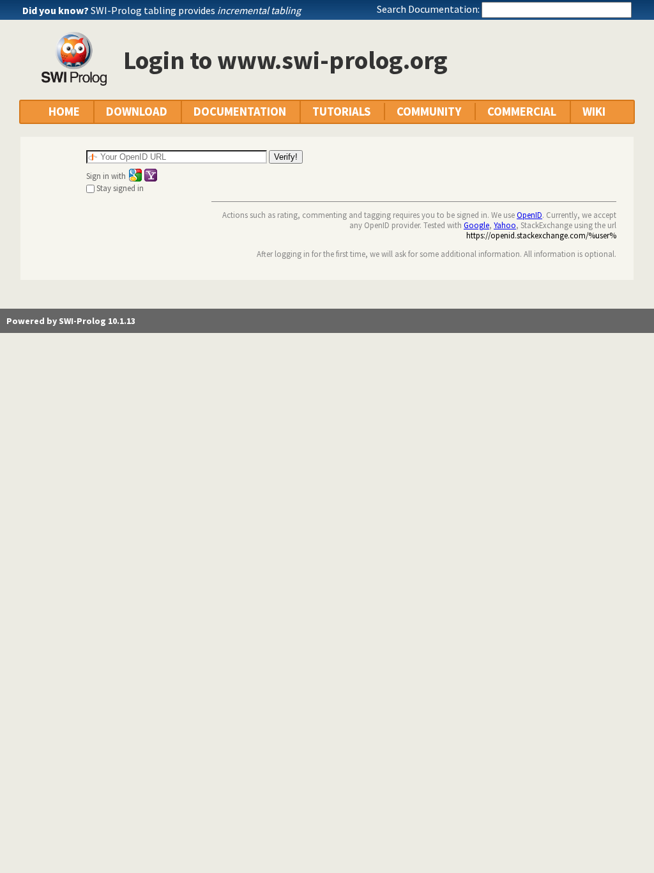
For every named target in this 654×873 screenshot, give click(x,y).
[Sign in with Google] (135, 175)
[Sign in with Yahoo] (150, 175)
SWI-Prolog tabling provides (196, 10)
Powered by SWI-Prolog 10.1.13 (70, 321)
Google (476, 225)
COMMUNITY (429, 111)
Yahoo (505, 225)
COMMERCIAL (521, 111)
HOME (64, 111)
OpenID (529, 215)
